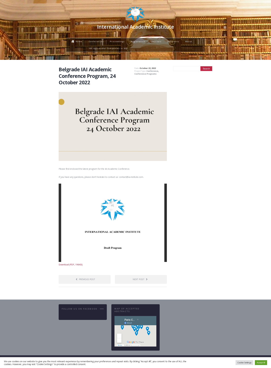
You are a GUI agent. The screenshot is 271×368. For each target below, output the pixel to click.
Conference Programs (145, 74)
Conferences (96, 41)
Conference (152, 71)
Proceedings (117, 41)
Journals (156, 41)
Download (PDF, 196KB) (70, 264)
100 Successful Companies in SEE (108, 48)
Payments (173, 41)
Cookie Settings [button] (244, 362)
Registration (138, 41)
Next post (138, 279)
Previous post (87, 279)
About (188, 41)
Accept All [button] (261, 362)
